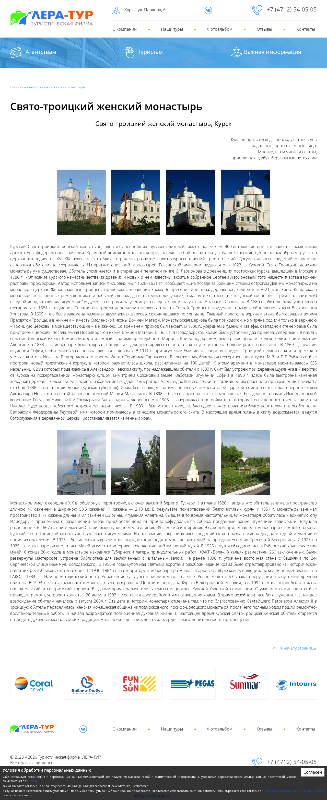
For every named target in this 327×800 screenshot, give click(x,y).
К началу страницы (298, 648)
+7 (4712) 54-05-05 (292, 9)
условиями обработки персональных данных (293, 791)
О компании (124, 29)
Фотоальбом (219, 29)
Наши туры (172, 29)
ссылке (31, 781)
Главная (16, 87)
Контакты (305, 29)
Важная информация (272, 51)
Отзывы (264, 29)
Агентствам (41, 51)
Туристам (150, 51)
